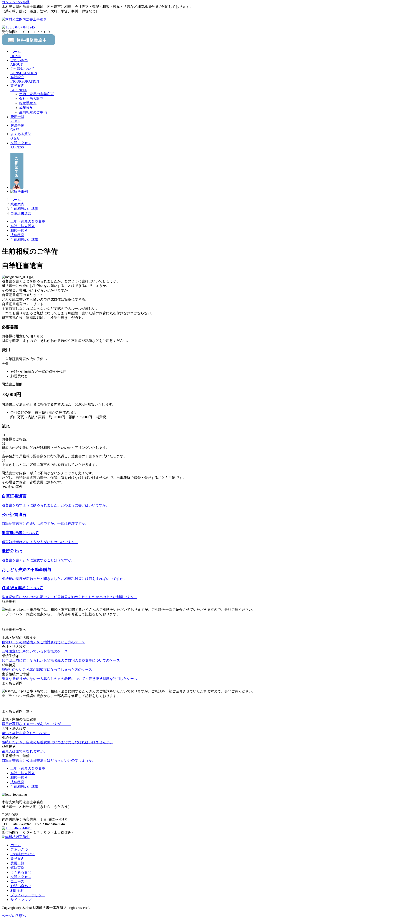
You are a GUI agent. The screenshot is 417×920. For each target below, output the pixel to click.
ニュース (17, 881)
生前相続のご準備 (33, 112)
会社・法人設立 (31, 98)
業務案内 (17, 858)
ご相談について (22, 854)
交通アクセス (20, 877)
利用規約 (17, 890)
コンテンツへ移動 (16, 2)
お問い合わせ (20, 886)
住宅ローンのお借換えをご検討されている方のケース (43, 642)
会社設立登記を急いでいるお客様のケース (35, 651)
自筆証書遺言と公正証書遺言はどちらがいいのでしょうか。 (49, 760)
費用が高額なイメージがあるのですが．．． (36, 724)
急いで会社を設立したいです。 (26, 733)
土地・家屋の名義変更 (36, 94)
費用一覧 (17, 863)
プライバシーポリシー (27, 895)
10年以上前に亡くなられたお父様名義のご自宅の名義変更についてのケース (61, 660)
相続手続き (27, 103)
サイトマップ (20, 900)
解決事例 (17, 868)
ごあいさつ (19, 849)
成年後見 (26, 108)
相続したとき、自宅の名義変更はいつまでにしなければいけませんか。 (57, 742)
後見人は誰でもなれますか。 (24, 751)
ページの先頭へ (14, 916)
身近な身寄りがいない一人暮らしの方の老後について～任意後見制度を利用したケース (69, 678)
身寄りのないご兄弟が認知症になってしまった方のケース (47, 669)
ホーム (15, 845)
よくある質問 (20, 872)
